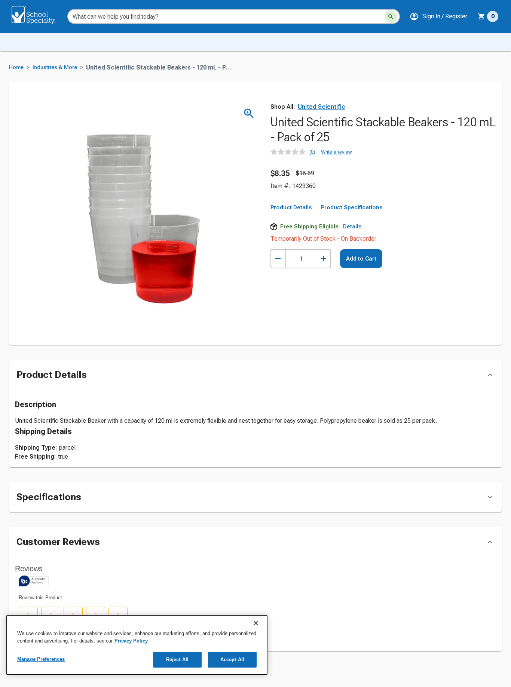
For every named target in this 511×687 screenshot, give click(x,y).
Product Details (291, 207)
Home (16, 67)
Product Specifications (352, 207)
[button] (438, 16)
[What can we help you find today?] (391, 16)
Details (352, 226)
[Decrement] (278, 258)
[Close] (256, 623)
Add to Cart (361, 258)
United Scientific (321, 106)
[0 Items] (481, 16)
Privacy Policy (131, 641)
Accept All (232, 659)
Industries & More (55, 67)
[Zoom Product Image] (248, 113)
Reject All (177, 659)
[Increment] (323, 258)
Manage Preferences (41, 659)
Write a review (336, 152)
